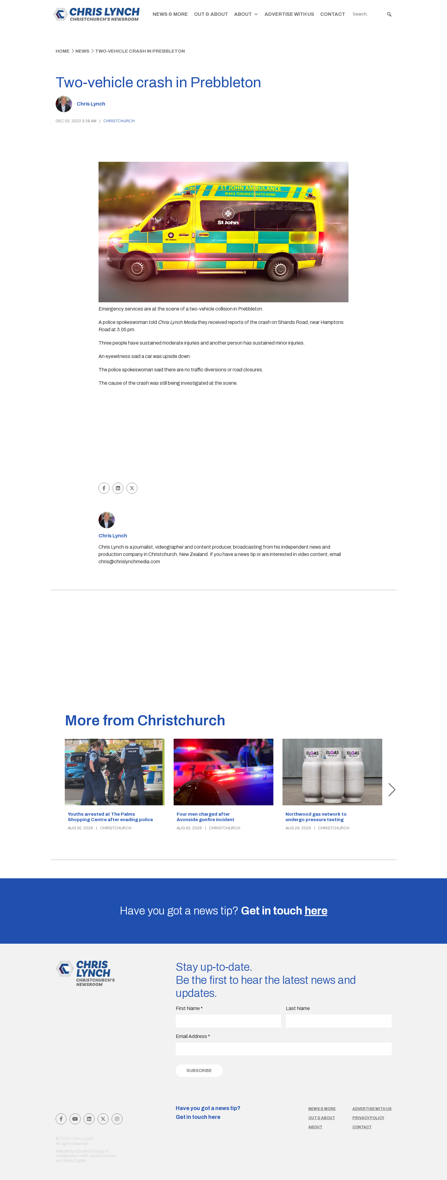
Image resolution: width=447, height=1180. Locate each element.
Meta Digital (75, 1160)
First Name (189, 1008)
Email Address (193, 1036)
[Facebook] (61, 1118)
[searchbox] (372, 14)
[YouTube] (75, 1118)
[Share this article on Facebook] (104, 488)
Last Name (298, 1008)
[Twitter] (103, 1118)
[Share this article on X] (131, 488)
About (243, 14)
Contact (332, 14)
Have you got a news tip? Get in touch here (208, 1112)
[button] (389, 14)
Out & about (321, 1118)
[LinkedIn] (89, 1118)
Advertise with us (372, 1109)
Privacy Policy (368, 1118)
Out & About (211, 14)
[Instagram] (117, 1118)
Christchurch (119, 121)
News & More (170, 14)
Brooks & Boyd (90, 1151)
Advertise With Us (289, 14)
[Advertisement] (223, 435)
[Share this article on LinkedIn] (118, 488)
